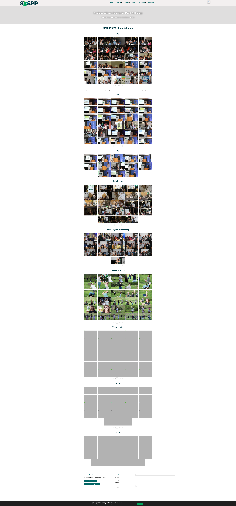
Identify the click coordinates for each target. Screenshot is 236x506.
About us (118, 2)
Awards (133, 2)
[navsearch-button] (208, 2)
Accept (139, 503)
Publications (151, 2)
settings (127, 503)
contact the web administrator (121, 90)
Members (126, 2)
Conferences (142, 2)
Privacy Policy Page (109, 504)
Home (111, 2)
